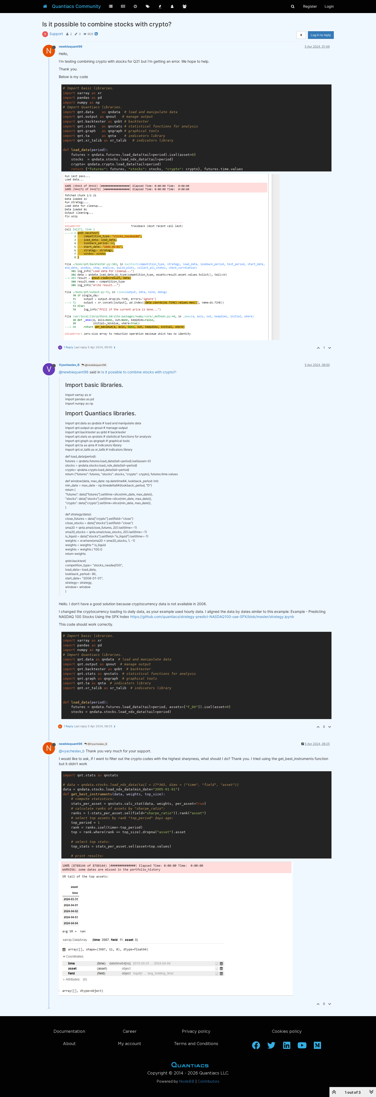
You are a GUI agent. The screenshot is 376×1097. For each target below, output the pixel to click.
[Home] (45, 6)
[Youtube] (302, 1047)
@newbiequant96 (95, 364)
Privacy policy (196, 1032)
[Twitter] (271, 1047)
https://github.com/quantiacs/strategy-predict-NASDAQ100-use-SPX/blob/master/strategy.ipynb (212, 616)
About (69, 1044)
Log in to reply (321, 35)
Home (189, 1066)
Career (130, 1032)
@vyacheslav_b (72, 751)
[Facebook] (256, 1047)
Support (56, 33)
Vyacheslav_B (69, 365)
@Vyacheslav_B (97, 743)
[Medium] (317, 1047)
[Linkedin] (286, 1047)
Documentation (69, 1032)
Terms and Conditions (196, 1044)
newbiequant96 (70, 46)
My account (129, 1044)
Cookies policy (287, 1032)
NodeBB (186, 1081)
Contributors (208, 1081)
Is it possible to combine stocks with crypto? (138, 372)
